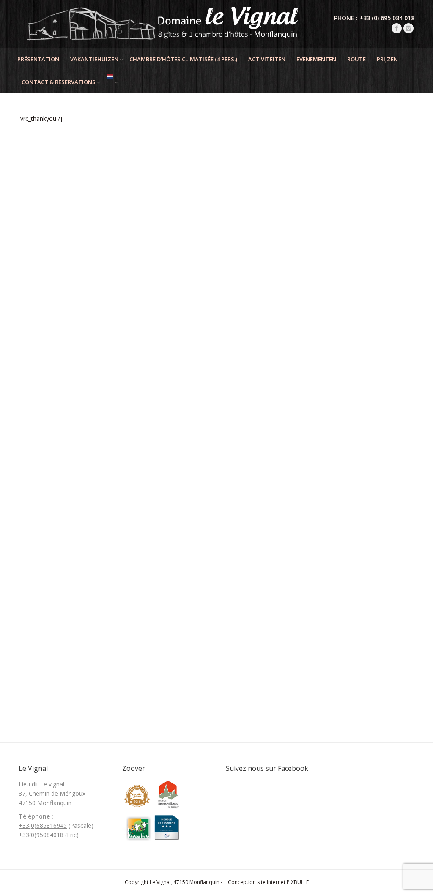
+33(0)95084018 (41, 835)
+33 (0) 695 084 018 (386, 18)
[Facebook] (397, 28)
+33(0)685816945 (43, 826)
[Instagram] (408, 28)
